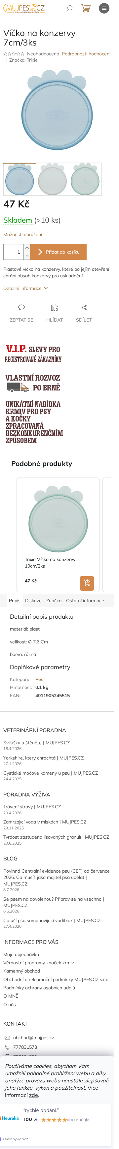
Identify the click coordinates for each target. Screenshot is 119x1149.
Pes (39, 679)
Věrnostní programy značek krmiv (38, 963)
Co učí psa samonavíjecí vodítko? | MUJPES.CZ (51, 920)
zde (33, 1095)
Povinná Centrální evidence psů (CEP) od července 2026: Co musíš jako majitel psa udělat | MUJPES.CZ (56, 877)
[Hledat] (69, 8)
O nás (9, 1005)
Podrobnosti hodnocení (86, 54)
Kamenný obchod (21, 971)
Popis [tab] (14, 601)
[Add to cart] (87, 583)
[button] (10, 535)
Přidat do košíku (63, 252)
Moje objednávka (21, 954)
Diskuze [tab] (33, 601)
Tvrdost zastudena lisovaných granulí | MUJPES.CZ (56, 837)
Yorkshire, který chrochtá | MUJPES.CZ (43, 758)
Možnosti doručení (22, 234)
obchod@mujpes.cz (33, 1037)
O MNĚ (10, 996)
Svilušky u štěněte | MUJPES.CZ (36, 743)
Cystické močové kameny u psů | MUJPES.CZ (50, 773)
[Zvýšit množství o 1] (26, 248)
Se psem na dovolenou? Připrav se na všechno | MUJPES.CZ (53, 902)
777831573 (25, 1047)
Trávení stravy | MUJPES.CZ (32, 807)
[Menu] (104, 8)
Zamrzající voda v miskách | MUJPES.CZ (44, 822)
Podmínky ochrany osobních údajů (39, 988)
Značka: (23, 60)
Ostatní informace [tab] (85, 601)
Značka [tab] (53, 601)
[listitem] (58, 535)
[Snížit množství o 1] (26, 256)
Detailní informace (22, 288)
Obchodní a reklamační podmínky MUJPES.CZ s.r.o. (56, 979)
